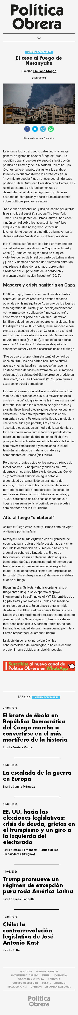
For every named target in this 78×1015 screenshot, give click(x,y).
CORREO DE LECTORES (25, 983)
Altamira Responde (58, 987)
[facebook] (27, 129)
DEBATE (46, 983)
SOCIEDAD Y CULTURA (31, 979)
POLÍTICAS (26, 972)
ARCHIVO (60, 983)
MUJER (46, 975)
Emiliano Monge (44, 71)
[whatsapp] (51, 129)
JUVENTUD (54, 979)
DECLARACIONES (17, 987)
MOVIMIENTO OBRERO (24, 975)
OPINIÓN (36, 987)
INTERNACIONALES (39, 52)
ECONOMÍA (60, 975)
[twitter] (35, 129)
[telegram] (43, 129)
